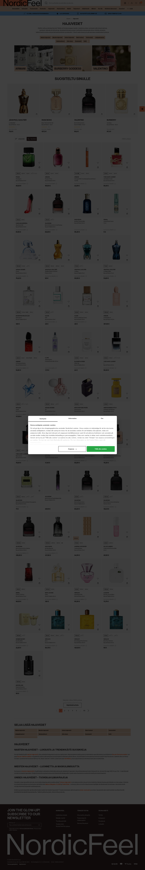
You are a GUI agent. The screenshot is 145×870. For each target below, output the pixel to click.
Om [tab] (102, 418)
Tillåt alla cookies (101, 449)
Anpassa (71, 449)
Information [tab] (72, 418)
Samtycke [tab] (43, 419)
